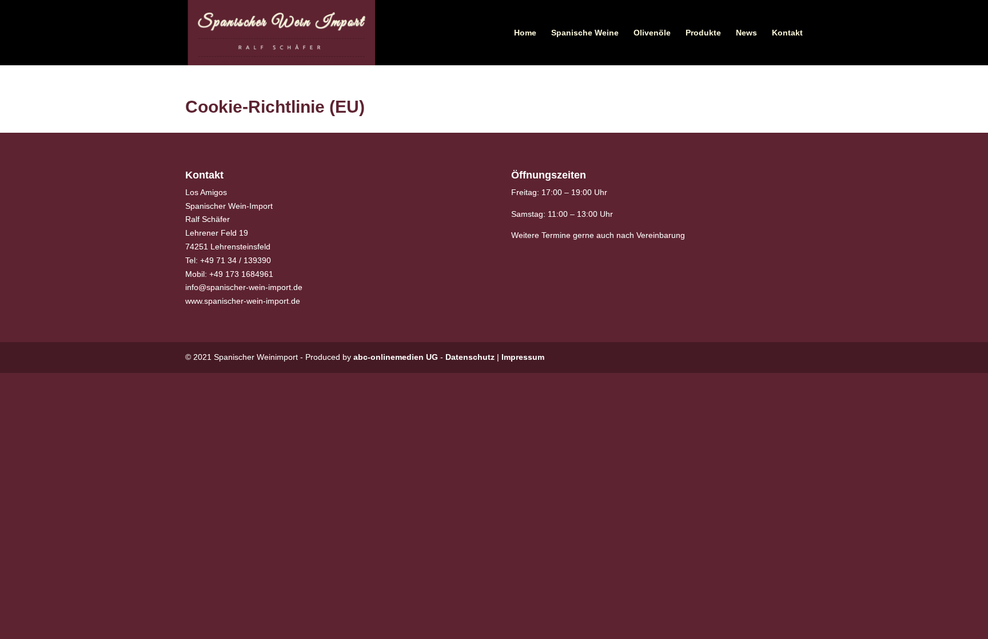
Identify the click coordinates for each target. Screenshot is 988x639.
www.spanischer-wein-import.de (242, 300)
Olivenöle (652, 33)
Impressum (522, 357)
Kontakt (787, 33)
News (746, 33)
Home (525, 33)
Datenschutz (470, 357)
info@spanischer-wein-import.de (243, 287)
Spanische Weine (585, 33)
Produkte (703, 33)
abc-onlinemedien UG (395, 357)
